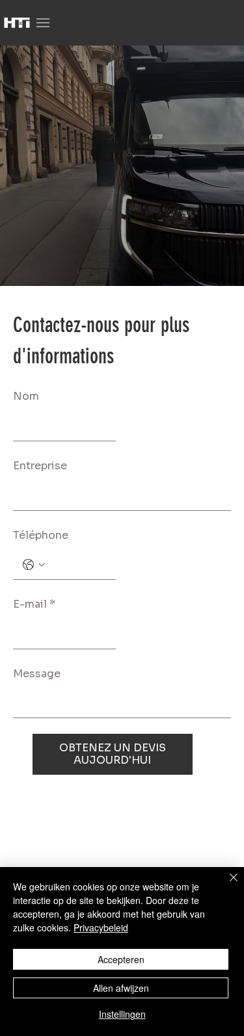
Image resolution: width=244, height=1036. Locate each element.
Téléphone (40, 535)
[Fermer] (225, 885)
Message (37, 673)
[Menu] (43, 23)
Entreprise (40, 466)
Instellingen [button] (122, 1013)
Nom (26, 396)
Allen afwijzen (121, 987)
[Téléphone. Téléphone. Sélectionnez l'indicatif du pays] (34, 565)
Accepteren (121, 959)
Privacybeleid (101, 927)
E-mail (34, 604)
